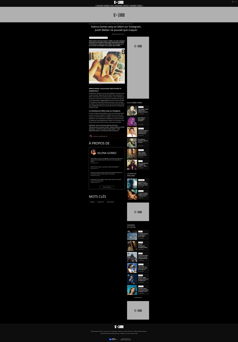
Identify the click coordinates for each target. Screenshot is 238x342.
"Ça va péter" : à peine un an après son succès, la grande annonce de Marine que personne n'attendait (143, 270)
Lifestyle (126, 6)
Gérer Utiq (128, 333)
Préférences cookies (134, 333)
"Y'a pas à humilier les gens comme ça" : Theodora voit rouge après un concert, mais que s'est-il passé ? (143, 196)
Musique (106, 6)
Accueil (90, 23)
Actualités (100, 6)
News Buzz (110, 202)
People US (101, 202)
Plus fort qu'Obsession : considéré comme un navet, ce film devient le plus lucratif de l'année (142, 248)
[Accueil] (119, 2)
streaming (133, 6)
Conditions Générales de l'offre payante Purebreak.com (110, 333)
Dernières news (95, 23)
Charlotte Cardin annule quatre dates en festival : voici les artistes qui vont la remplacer (143, 291)
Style (112, 6)
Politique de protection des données (140, 331)
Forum (139, 6)
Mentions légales (114, 331)
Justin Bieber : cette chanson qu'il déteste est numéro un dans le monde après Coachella (143, 112)
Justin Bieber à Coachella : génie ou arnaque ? (143, 141)
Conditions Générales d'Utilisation (97, 331)
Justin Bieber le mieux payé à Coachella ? (141, 119)
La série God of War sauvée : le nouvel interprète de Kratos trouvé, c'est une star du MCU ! (143, 258)
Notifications (123, 333)
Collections (118, 6)
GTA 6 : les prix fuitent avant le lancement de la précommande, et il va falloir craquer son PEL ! (143, 156)
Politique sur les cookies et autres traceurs (125, 331)
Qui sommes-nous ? (107, 331)
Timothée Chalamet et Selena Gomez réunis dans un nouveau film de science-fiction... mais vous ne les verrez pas (143, 135)
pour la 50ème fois (94, 105)
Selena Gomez (101, 23)
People (92, 202)
